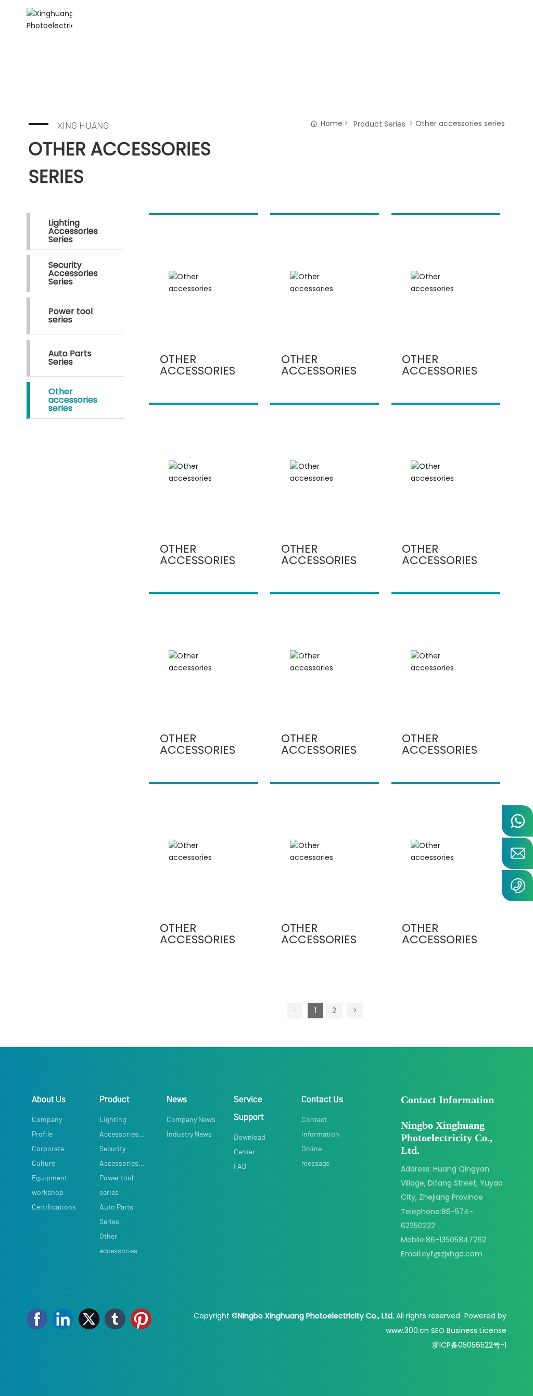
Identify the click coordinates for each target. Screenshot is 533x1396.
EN (495, 31)
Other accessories (197, 365)
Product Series (379, 124)
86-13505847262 (456, 1240)
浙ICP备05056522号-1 (469, 1345)
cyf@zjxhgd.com (452, 1254)
